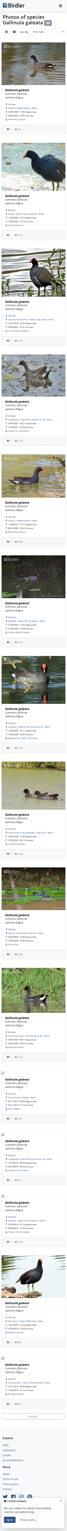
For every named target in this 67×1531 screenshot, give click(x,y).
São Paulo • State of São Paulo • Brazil (25, 1321)
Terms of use (10, 1479)
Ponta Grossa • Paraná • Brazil (22, 1097)
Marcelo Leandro (16, 1332)
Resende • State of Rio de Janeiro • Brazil (26, 621)
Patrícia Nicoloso (16, 225)
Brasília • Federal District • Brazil (22, 108)
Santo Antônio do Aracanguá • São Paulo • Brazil (30, 832)
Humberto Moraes (16, 844)
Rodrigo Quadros (16, 1394)
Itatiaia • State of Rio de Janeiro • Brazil (26, 933)
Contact (7, 1489)
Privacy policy (11, 1484)
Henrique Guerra (16, 1047)
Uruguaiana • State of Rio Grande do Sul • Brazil (30, 419)
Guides (7, 1455)
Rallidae (12, 104)
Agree (9, 1520)
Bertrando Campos (17, 119)
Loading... (33, 1416)
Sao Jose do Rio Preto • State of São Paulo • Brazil (31, 319)
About (6, 1474)
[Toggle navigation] (60, 5)
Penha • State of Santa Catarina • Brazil (26, 214)
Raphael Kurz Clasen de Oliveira (23, 738)
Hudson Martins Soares (19, 632)
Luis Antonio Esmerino (18, 330)
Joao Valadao (14, 1108)
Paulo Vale (13, 944)
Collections (9, 1450)
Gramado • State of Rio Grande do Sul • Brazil (29, 726)
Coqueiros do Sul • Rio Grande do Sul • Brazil (28, 1036)
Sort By (24, 32)
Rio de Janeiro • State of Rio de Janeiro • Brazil (29, 1382)
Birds (6, 1445)
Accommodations (13, 1460)
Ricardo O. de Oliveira (18, 431)
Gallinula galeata (17, 90)
